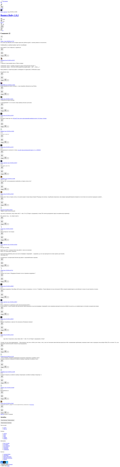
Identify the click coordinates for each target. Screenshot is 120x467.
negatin (2, 356)
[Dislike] (2, 53)
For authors (5, 444)
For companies (6, 445)
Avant (2, 228)
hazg (2, 209)
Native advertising (7, 456)
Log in (4, 427)
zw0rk (2, 98)
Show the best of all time (6, 422)
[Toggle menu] (1, 1)
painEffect (3, 178)
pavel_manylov (4, 11)
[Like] (2, 49)
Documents (5, 447)
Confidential (6, 449)
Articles (5, 433)
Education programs (7, 458)
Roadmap (32, 404)
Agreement (5, 448)
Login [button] (2, 8)
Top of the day (4, 420)
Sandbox (5, 438)
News (4, 434)
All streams (5, 1)
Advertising (5, 455)
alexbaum (3, 60)
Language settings (4, 464)
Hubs (4, 436)
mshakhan (3, 371)
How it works (6, 443)
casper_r (2, 41)
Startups (5, 459)
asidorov (2, 387)
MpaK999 (3, 84)
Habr (8, 465)
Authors (5, 437)
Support (10, 464)
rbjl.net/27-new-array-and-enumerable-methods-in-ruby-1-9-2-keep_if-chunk (29, 118)
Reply (2, 55)
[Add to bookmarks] (5, 55)
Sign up (2, 414)
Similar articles (11, 420)
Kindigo (2, 131)
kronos (2, 115)
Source (2, 194)
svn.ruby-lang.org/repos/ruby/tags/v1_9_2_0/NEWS (29, 150)
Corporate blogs (6, 454)
